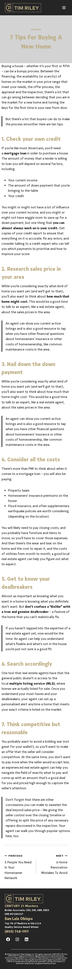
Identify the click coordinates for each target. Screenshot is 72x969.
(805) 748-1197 (17, 931)
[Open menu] (63, 8)
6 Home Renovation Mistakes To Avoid (54, 864)
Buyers (36, 29)
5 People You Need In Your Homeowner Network (18, 867)
